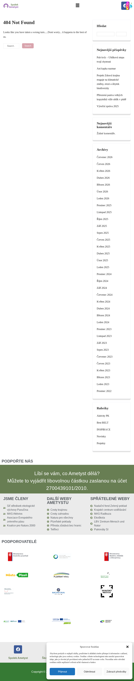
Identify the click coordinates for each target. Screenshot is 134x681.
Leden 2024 (103, 322)
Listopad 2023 (104, 336)
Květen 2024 (103, 301)
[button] (127, 646)
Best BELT (103, 422)
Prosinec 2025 (104, 205)
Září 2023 (102, 342)
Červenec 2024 (104, 294)
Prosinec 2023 (104, 329)
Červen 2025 (103, 239)
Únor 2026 (102, 191)
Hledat (101, 26)
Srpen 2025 (103, 232)
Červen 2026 (103, 164)
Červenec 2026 (104, 157)
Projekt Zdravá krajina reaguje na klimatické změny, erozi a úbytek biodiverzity (108, 82)
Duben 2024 (103, 308)
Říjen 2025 (102, 219)
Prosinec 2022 (104, 391)
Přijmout (62, 671)
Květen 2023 (103, 370)
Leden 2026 (103, 198)
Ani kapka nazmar (106, 68)
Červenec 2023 (104, 356)
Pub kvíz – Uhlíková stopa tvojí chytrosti (110, 59)
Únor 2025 (102, 260)
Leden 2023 (103, 384)
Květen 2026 (103, 171)
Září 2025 (102, 226)
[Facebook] (18, 649)
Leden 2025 (103, 267)
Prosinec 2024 (104, 274)
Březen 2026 (103, 184)
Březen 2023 (103, 377)
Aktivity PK (103, 415)
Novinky (101, 436)
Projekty (101, 443)
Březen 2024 (103, 315)
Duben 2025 (103, 253)
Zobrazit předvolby (116, 671)
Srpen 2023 (103, 349)
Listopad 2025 (104, 212)
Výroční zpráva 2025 (108, 106)
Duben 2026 (103, 177)
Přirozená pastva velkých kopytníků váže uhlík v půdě (111, 97)
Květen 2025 (103, 246)
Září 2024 (102, 287)
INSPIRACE (103, 429)
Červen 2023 (103, 363)
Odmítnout (89, 671)
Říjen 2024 (102, 281)
